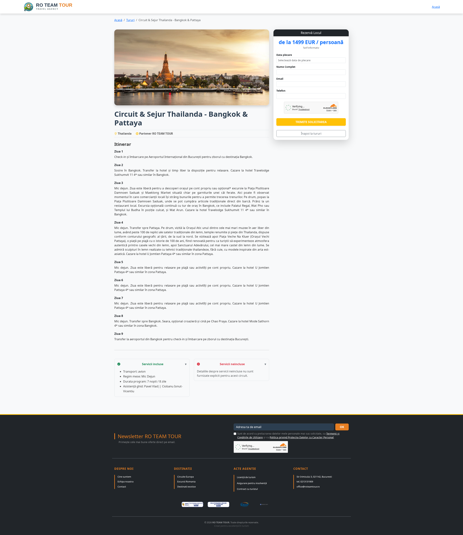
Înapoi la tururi (311, 134)
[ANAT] (244, 504)
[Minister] (270, 504)
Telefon (280, 90)
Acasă (436, 7)
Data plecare (284, 55)
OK (342, 427)
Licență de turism (246, 477)
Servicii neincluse (232, 364)
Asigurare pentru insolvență (252, 483)
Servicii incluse (152, 364)
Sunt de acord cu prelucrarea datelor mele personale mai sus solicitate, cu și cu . (288, 435)
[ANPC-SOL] (218, 504)
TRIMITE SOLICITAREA (311, 122)
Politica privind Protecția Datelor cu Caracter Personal (302, 437)
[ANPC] (192, 504)
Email (279, 78)
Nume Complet (285, 66)
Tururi (130, 20)
